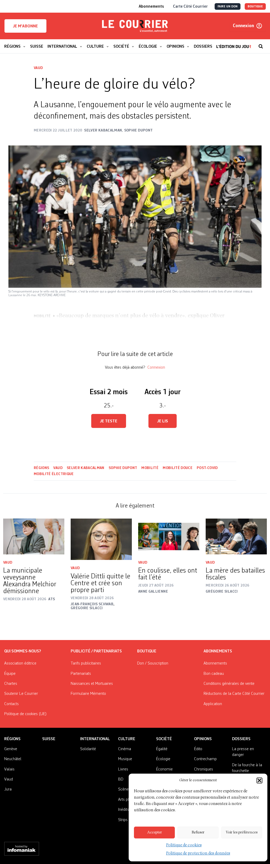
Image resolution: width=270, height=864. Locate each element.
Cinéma (124, 749)
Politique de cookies (184, 845)
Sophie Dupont (123, 468)
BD (120, 779)
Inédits (123, 810)
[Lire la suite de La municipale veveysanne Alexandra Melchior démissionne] (33, 536)
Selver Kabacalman (85, 468)
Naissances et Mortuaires (92, 684)
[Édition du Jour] (233, 43)
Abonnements (215, 663)
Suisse (48, 739)
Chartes (10, 684)
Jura (8, 789)
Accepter (154, 832)
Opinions (203, 739)
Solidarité (88, 749)
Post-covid (207, 468)
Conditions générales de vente (229, 684)
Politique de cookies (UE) (25, 714)
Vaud (38, 68)
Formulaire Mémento (88, 694)
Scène (123, 789)
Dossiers (241, 739)
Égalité (161, 749)
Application (213, 704)
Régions (41, 468)
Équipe (10, 674)
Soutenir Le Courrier (21, 694)
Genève (10, 749)
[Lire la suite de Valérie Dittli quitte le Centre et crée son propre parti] (101, 539)
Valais (9, 769)
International (95, 739)
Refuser (198, 832)
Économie (164, 769)
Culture (126, 739)
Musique (125, 759)
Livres (123, 769)
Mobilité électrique (54, 474)
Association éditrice (20, 663)
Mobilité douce (177, 468)
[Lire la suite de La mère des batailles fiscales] (236, 536)
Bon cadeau (214, 674)
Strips (123, 820)
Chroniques (203, 769)
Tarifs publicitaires (86, 663)
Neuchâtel (12, 759)
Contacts (11, 704)
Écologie (163, 759)
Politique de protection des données (198, 854)
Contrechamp (205, 759)
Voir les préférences (242, 832)
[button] (259, 780)
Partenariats (81, 674)
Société (164, 739)
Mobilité (149, 468)
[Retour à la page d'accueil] (135, 26)
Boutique (146, 651)
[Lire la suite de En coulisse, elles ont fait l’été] (168, 536)
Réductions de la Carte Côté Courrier (234, 694)
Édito (198, 749)
